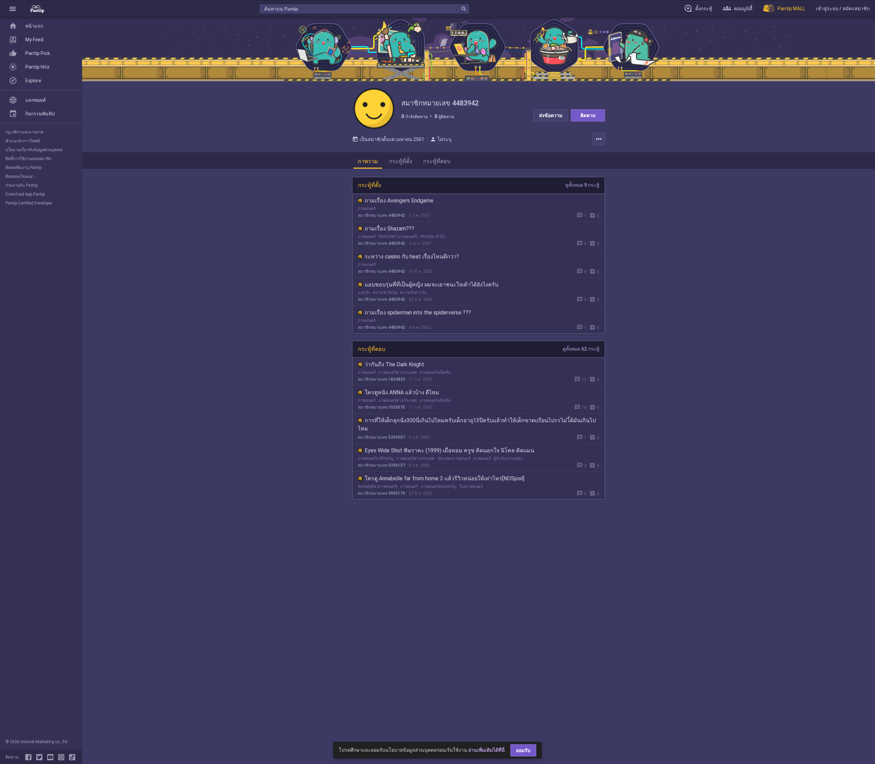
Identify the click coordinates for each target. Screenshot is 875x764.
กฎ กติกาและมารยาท (24, 132)
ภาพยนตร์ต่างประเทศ (397, 372)
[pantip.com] (37, 8)
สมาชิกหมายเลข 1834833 (381, 379)
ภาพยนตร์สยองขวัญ (438, 486)
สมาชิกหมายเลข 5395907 (381, 437)
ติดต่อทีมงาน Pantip (23, 167)
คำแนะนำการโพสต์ (22, 141)
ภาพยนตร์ (367, 208)
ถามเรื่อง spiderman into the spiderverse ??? (418, 312)
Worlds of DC (432, 236)
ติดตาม (587, 115)
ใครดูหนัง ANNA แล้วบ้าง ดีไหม (402, 392)
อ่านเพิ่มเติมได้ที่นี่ (486, 750)
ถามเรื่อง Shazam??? (389, 228)
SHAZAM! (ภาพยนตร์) (398, 236)
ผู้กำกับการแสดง (508, 458)
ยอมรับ (523, 750)
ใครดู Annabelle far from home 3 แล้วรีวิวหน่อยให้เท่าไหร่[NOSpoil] (444, 478)
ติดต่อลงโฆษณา (20, 176)
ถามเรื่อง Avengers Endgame (399, 200)
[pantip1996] (51, 757)
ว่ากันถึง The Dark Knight (394, 364)
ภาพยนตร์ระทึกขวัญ (375, 458)
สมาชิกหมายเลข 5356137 (381, 465)
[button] (12, 8)
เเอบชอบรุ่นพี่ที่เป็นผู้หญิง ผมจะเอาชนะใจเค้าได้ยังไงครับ (431, 284)
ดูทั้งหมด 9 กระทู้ (582, 185)
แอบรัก (364, 292)
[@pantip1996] (72, 757)
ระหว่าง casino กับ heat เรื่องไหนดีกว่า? (412, 256)
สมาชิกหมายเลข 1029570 (381, 407)
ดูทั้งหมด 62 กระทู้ (581, 348)
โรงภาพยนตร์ (471, 486)
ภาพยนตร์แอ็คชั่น (435, 372)
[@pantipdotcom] (62, 757)
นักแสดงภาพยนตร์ (454, 458)
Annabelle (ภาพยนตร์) (378, 486)
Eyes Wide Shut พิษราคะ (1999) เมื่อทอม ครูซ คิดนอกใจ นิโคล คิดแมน (449, 450)
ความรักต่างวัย (413, 292)
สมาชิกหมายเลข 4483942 (381, 215)
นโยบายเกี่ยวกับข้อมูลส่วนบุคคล (33, 149)
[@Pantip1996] (40, 757)
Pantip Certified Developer (28, 203)
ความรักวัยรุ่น (385, 292)
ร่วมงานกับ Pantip (21, 185)
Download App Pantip (25, 194)
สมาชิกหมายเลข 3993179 (381, 493)
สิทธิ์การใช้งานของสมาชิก (28, 158)
